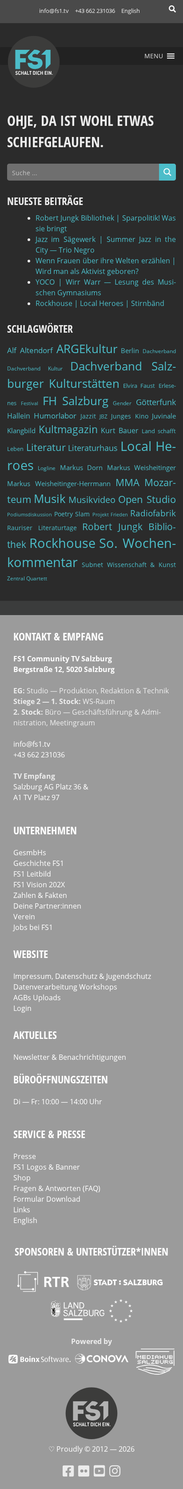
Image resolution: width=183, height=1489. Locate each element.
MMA (127, 482)
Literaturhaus (93, 448)
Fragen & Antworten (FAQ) (56, 1188)
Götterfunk (156, 402)
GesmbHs (29, 852)
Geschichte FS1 (38, 863)
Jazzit (88, 416)
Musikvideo (91, 500)
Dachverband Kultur (35, 368)
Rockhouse (62, 543)
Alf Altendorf (30, 350)
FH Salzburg (76, 401)
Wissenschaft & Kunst (141, 564)
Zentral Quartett (27, 578)
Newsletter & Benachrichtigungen (69, 1057)
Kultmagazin (68, 429)
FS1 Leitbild (32, 874)
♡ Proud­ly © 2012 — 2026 (91, 1449)
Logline (47, 468)
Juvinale (164, 415)
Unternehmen (45, 830)
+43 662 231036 (95, 11)
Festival (29, 403)
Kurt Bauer (120, 430)
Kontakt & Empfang (58, 636)
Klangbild (21, 430)
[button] (153, 56)
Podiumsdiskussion (29, 514)
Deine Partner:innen (47, 906)
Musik (50, 498)
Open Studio (147, 499)
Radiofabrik (153, 513)
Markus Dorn (81, 467)
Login (22, 1008)
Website (30, 953)
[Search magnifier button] (167, 172)
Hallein (18, 416)
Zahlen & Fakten (40, 895)
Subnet (92, 564)
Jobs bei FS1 (33, 927)
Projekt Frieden (110, 514)
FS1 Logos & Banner (46, 1167)
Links (21, 1210)
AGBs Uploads (37, 997)
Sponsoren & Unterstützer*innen (91, 1251)
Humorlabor (55, 415)
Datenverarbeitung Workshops (65, 987)
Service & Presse (49, 1134)
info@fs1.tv (54, 11)
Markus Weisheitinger (141, 467)
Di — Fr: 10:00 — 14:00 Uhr (57, 1102)
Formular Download (46, 1199)
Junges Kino (129, 416)
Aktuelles (35, 1034)
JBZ (103, 416)
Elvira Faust (139, 386)
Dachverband (159, 351)
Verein (24, 917)
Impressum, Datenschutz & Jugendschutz (82, 976)
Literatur (46, 447)
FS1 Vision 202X (39, 884)
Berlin (130, 350)
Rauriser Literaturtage (42, 527)
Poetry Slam (72, 514)
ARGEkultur (87, 349)
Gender (122, 403)
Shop (22, 1178)
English (130, 11)
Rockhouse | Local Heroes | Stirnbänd (100, 303)
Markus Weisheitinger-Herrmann (59, 483)
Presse (24, 1156)
